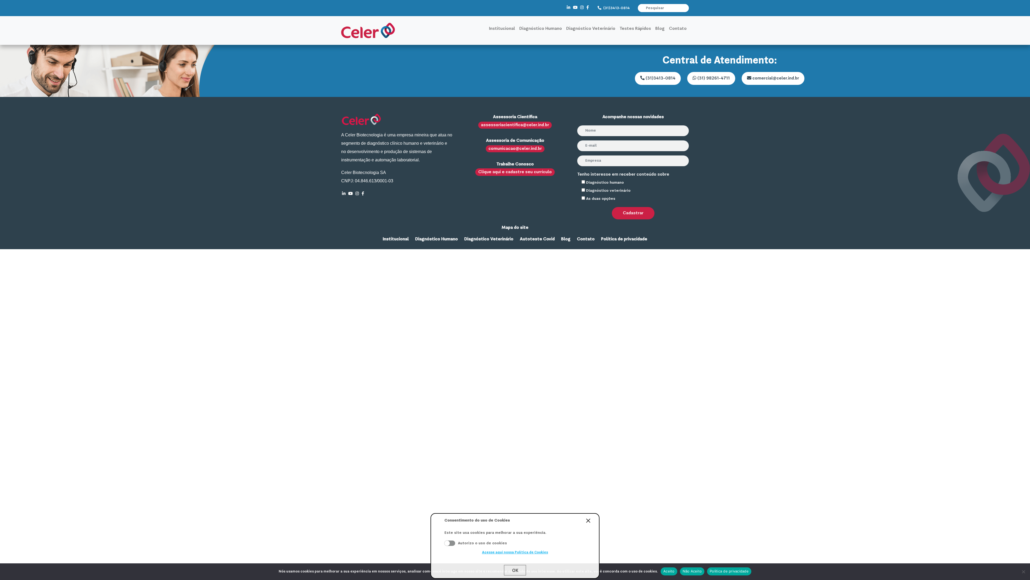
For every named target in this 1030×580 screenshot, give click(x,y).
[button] (685, 8)
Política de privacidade (624, 239)
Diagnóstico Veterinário (590, 29)
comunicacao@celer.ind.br (515, 149)
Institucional (502, 29)
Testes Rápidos (635, 29)
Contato (678, 29)
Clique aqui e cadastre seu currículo (515, 172)
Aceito (449, 543)
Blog (660, 29)
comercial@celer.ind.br (775, 78)
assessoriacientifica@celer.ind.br (515, 125)
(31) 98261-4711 (713, 78)
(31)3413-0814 (616, 8)
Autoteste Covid (537, 239)
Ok (515, 570)
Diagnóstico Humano (540, 29)
